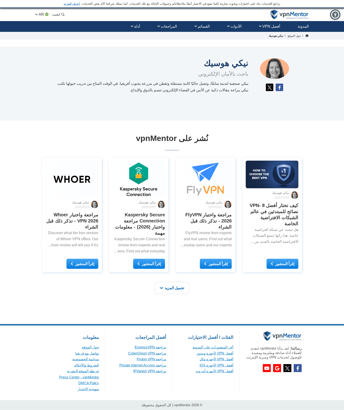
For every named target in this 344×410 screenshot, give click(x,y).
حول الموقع (90, 347)
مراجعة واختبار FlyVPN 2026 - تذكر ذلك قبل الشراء (208, 220)
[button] (335, 15)
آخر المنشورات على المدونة (213, 347)
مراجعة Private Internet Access (142, 365)
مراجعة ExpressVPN (150, 347)
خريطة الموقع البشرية (83, 371)
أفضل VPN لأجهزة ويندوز (215, 353)
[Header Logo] (290, 14)
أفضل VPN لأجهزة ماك (216, 359)
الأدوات (236, 26)
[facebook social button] (298, 368)
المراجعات (169, 26)
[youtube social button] (267, 368)
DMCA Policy (88, 383)
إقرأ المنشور (284, 264)
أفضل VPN (271, 26)
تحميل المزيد (174, 288)
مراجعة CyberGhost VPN (147, 353)
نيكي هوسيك (280, 193)
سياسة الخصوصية (85, 359)
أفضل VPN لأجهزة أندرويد (214, 371)
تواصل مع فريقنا (87, 353)
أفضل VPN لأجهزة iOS (216, 365)
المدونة (303, 26)
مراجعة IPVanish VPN (149, 371)
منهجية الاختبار (88, 389)
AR (41, 14)
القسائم (204, 26)
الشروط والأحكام (86, 365)
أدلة (137, 26)
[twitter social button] (287, 368)
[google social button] (277, 368)
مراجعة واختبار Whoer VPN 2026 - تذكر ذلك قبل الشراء (72, 220)
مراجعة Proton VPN (151, 359)
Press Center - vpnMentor (79, 377)
